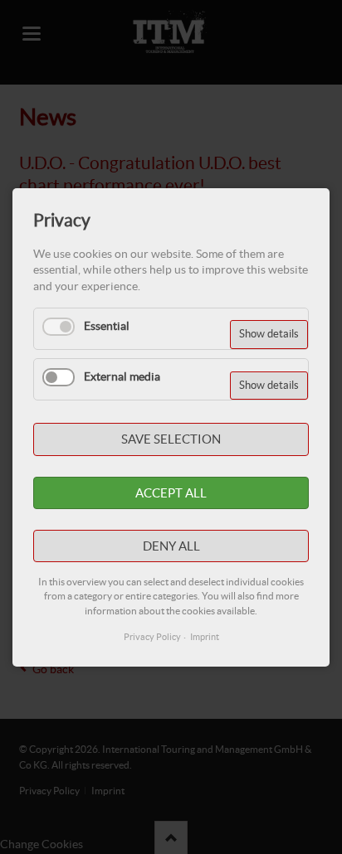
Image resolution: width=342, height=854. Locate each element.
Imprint (204, 637)
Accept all (171, 492)
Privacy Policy (152, 637)
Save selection (171, 439)
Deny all (171, 545)
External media (122, 376)
